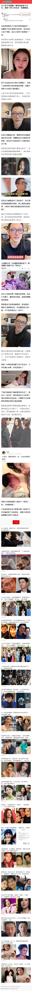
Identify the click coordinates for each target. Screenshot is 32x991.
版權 (16, 988)
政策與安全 (7, 988)
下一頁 (16, 522)
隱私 (14, 988)
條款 (12, 988)
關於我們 (3, 988)
